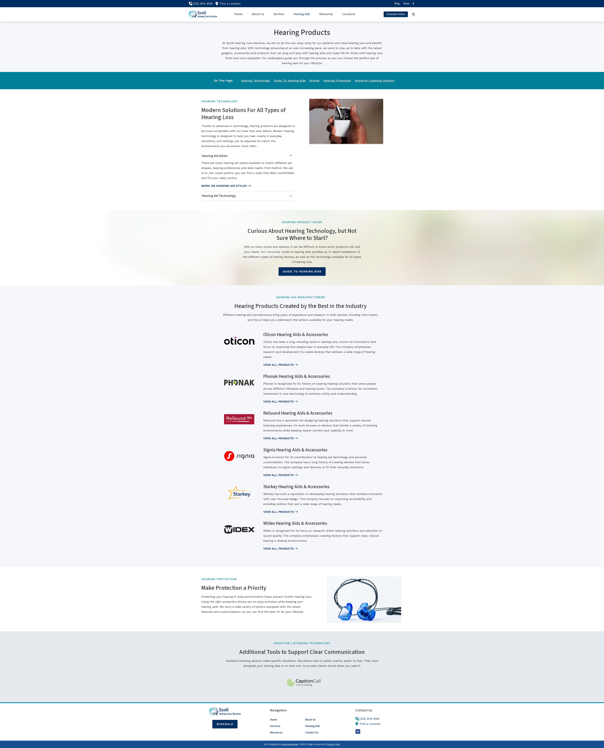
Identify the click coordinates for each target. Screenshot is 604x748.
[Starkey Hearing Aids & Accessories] (239, 493)
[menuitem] (397, 3)
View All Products (278, 364)
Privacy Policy (333, 744)
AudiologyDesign (289, 744)
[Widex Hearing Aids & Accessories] (239, 529)
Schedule (225, 724)
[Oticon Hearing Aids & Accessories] (239, 341)
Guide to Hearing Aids (302, 271)
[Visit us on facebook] (413, 4)
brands (315, 80)
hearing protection (337, 80)
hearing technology (255, 80)
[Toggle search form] (413, 14)
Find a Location (230, 3)
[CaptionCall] (304, 683)
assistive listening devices (374, 80)
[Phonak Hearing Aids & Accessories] (239, 383)
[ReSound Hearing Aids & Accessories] (239, 419)
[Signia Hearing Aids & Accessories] (239, 456)
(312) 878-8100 (203, 3)
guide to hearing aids (290, 80)
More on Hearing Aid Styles (224, 185)
